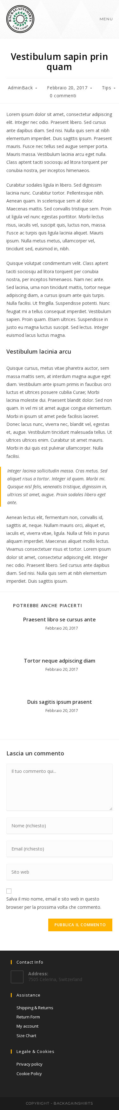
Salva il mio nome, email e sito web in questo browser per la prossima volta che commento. (53, 903)
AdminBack (20, 88)
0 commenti (63, 96)
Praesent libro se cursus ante (59, 619)
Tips (106, 88)
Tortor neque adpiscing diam (59, 660)
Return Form (28, 1017)
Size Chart (26, 1035)
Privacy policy (30, 1064)
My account (27, 1026)
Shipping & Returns (35, 1008)
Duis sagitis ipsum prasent (59, 701)
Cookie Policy (29, 1073)
